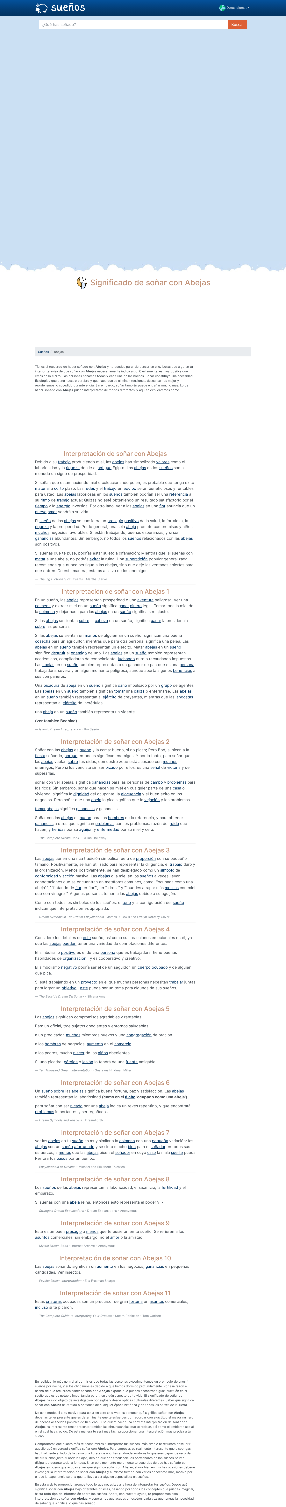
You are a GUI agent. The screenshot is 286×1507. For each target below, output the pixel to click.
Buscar (237, 24)
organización (74, 958)
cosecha (42, 641)
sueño (45, 520)
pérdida (71, 1062)
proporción (146, 858)
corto (59, 488)
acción (68, 876)
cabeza (101, 620)
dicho (130, 1097)
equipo (130, 488)
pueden (69, 943)
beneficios (182, 670)
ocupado (160, 967)
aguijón (86, 829)
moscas (172, 887)
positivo (131, 520)
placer (78, 1053)
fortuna (136, 1301)
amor (52, 511)
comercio (122, 1044)
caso (151, 1152)
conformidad (46, 876)
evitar (94, 559)
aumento (95, 1044)
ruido (174, 823)
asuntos (42, 1237)
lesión (87, 1062)
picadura (51, 685)
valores (162, 462)
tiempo (41, 506)
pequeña (160, 1140)
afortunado (84, 1146)
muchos (42, 532)
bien (132, 1146)
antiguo (104, 467)
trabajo (64, 462)
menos (65, 1152)
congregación (139, 1035)
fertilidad (170, 1187)
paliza (139, 691)
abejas (118, 462)
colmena (43, 605)
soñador (158, 1146)
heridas (58, 829)
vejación (152, 799)
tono (127, 902)
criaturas (54, 1301)
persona (187, 664)
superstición (136, 559)
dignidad (81, 794)
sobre (84, 620)
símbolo (167, 870)
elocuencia (131, 794)
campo (157, 782)
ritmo (45, 500)
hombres (116, 817)
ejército (110, 697)
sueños (166, 467)
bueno (85, 750)
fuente (132, 1062)
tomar (119, 691)
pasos (62, 1158)
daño (122, 685)
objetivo (69, 988)
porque (70, 755)
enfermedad (108, 829)
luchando (126, 658)
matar (40, 559)
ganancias (44, 538)
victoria (174, 767)
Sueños (43, 352)
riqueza (73, 467)
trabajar (176, 982)
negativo (69, 967)
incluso (41, 1307)
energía (63, 506)
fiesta (40, 755)
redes (90, 488)
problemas (176, 782)
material (42, 488)
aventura (145, 600)
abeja (131, 526)
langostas (184, 697)
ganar (123, 605)
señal (155, 767)
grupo (166, 685)
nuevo (40, 511)
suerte (177, 1152)
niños (103, 1053)
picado (111, 767)
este (87, 937)
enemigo (79, 653)
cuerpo (144, 967)
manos (91, 635)
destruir (58, 653)
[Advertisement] (143, 319)
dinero (136, 605)
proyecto (89, 982)
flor (162, 506)
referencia (178, 494)
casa (177, 788)
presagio (115, 520)
